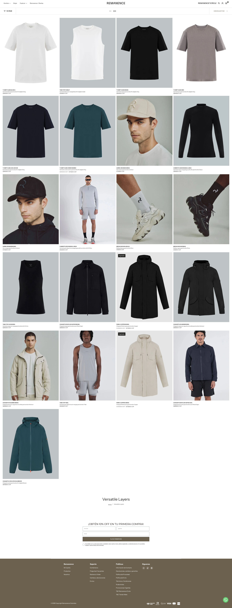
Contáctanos (94, 568)
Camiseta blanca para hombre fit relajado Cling (14, 91)
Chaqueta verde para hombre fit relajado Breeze (14, 483)
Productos (67, 571)
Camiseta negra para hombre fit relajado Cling (127, 91)
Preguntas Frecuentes (97, 571)
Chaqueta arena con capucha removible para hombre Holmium (18, 404)
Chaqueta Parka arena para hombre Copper (127, 404)
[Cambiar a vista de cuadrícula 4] (114, 11)
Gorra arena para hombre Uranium (124, 169)
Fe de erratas (120, 584)
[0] (226, 3)
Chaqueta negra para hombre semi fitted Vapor (71, 326)
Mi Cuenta (67, 568)
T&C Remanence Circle (123, 591)
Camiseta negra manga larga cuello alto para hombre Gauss (187, 169)
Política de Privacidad (123, 574)
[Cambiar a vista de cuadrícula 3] (110, 11)
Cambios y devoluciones (97, 578)
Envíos (92, 581)
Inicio (110, 504)
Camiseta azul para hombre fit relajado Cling (13, 169)
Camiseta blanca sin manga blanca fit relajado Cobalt (72, 91)
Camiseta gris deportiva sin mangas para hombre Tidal (73, 404)
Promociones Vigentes (123, 588)
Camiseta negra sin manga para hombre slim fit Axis (15, 326)
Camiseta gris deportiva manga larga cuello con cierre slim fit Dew (76, 248)
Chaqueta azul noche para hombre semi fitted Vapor (186, 404)
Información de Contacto (124, 568)
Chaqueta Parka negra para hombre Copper (127, 326)
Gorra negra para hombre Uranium (11, 248)
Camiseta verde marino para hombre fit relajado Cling (73, 169)
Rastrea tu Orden (95, 574)
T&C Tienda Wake (121, 594)
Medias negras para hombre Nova (181, 248)
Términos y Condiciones (123, 581)
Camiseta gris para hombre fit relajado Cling (184, 91)
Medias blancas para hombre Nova (124, 248)
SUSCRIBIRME (116, 539)
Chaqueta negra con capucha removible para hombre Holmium (188, 326)
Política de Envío (121, 578)
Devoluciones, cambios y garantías (127, 571)
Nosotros (67, 574)
